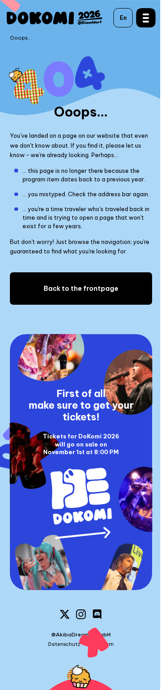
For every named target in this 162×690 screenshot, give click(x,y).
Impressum (100, 644)
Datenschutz (64, 644)
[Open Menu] (141, 17)
